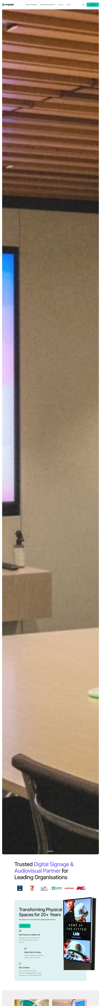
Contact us (92, 4)
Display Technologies (31, 4)
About (68, 4)
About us (25, 926)
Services (61, 4)
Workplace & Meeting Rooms (47, 4)
